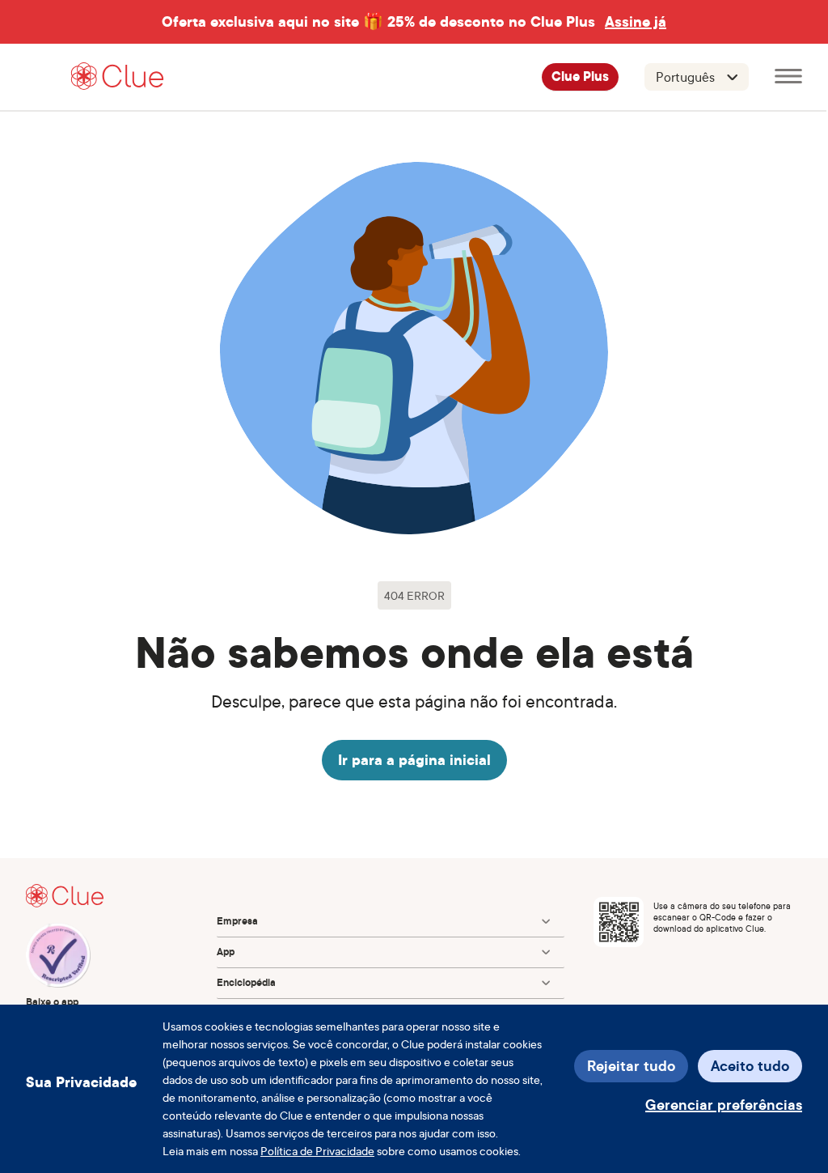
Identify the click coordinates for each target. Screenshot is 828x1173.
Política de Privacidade (317, 1150)
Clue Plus (580, 77)
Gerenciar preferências (723, 1104)
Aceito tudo (750, 1066)
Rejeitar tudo (631, 1066)
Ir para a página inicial (414, 760)
